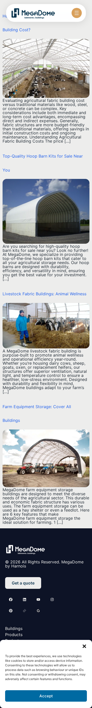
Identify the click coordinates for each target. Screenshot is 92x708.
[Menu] (77, 13)
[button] (84, 646)
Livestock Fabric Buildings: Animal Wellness (44, 293)
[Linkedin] (24, 599)
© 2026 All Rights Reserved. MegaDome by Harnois (44, 563)
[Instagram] (52, 599)
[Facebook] (10, 599)
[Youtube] (38, 599)
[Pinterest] (10, 610)
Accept (46, 696)
